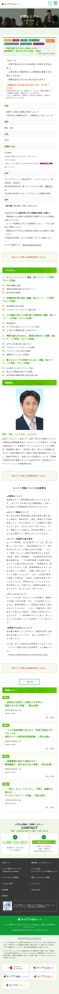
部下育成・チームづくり (11, 43)
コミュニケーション (26, 43)
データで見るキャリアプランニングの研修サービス (44, 870)
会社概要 (5, 890)
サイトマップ (35, 883)
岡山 (8, 40)
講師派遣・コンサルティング (41, 862)
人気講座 (15, 40)
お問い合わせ (50, 5)
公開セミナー (6, 862)
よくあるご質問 (7, 883)
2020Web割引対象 (39, 43)
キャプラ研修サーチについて (11, 870)
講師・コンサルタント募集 (40, 877)
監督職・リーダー (34, 40)
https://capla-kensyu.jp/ (31, 245)
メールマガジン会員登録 (10, 877)
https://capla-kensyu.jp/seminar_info (28, 654)
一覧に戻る (29, 682)
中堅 (24, 40)
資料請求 (5, 896)
